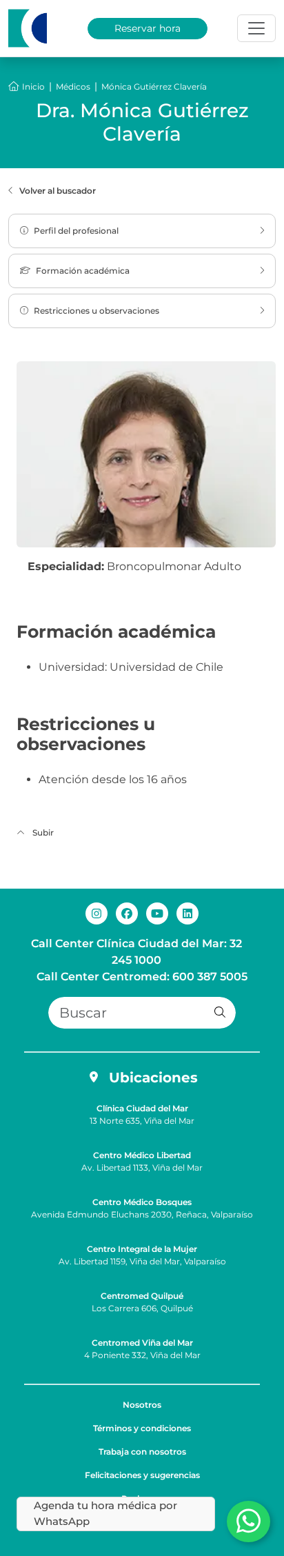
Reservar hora (147, 28)
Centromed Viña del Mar (142, 1342)
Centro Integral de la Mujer (142, 1249)
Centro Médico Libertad (142, 1155)
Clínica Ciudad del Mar (142, 1108)
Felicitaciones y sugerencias (142, 1475)
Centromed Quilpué (142, 1296)
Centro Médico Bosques (142, 1202)
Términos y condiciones (142, 1428)
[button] (219, 1012)
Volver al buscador (57, 190)
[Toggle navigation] (256, 28)
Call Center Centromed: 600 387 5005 (142, 976)
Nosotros (142, 1405)
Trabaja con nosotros (142, 1451)
